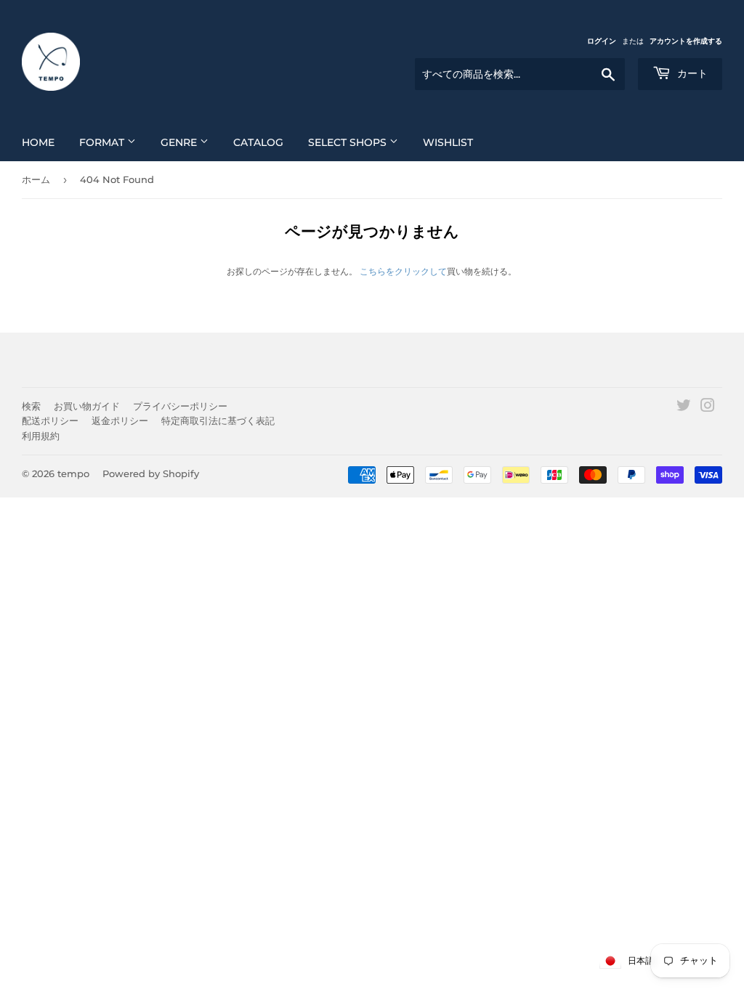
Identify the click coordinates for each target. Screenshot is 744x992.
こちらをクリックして (403, 271)
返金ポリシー (120, 420)
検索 (31, 406)
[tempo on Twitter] (683, 407)
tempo (73, 473)
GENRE (180, 142)
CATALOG (258, 142)
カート (691, 73)
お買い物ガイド (87, 406)
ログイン (601, 41)
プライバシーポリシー (180, 406)
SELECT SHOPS (348, 142)
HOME (38, 142)
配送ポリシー (50, 420)
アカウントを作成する (686, 41)
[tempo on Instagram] (707, 407)
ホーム (36, 179)
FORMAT (103, 142)
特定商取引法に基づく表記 (218, 420)
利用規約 (41, 436)
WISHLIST (448, 142)
